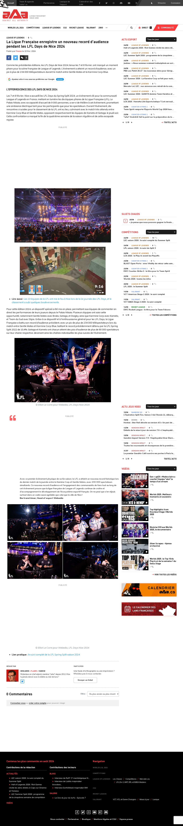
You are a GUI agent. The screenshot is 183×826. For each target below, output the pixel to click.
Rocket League (76, 27)
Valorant (91, 27)
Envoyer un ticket (85, 680)
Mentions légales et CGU (105, 819)
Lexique (156, 799)
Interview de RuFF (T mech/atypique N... (72, 778)
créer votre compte (37, 703)
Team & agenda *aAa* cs (26, 3)
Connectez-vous (17, 703)
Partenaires (49, 3)
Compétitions (33, 27)
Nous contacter (57, 819)
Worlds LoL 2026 (16, 27)
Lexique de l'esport (65, 3)
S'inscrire (162, 3)
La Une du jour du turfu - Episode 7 (70, 798)
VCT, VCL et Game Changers (124, 799)
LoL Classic (117, 779)
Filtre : (83, 694)
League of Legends (51, 27)
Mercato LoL (145, 779)
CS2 (65, 27)
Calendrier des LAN (86, 3)
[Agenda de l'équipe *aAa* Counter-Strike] (149, 590)
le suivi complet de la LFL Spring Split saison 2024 (54, 654)
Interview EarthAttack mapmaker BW (71, 788)
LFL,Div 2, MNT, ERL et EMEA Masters (131, 782)
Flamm (19, 51)
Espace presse (126, 819)
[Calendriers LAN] (149, 609)
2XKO (100, 27)
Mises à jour (144, 799)
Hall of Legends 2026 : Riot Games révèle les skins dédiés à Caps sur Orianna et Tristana (27, 787)
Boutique (86, 819)
